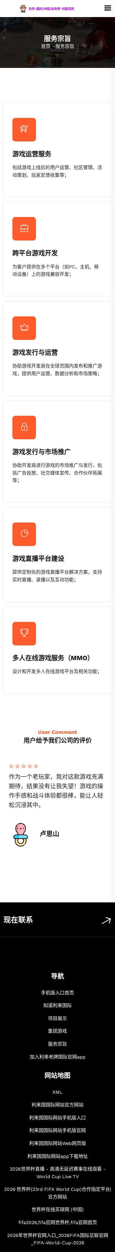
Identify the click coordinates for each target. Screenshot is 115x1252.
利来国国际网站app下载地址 (57, 1156)
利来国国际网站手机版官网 (57, 1130)
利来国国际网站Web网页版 (57, 1143)
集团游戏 (57, 1031)
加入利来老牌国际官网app (58, 1057)
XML (57, 1092)
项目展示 (57, 1018)
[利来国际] (53, 8)
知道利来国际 (57, 1005)
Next (98, 807)
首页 (45, 46)
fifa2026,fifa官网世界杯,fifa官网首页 (57, 1222)
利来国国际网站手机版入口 (57, 1118)
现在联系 (18, 920)
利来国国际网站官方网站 (57, 1105)
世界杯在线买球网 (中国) (58, 1209)
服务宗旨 (57, 1044)
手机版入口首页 (57, 993)
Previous (17, 807)
